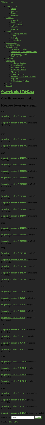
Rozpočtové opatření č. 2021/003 (14, 266)
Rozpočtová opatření (19, 49)
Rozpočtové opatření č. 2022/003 (14, 241)
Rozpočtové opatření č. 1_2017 (14, 393)
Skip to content (7, 2)
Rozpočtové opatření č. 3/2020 (13, 304)
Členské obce (11, 6)
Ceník (13, 36)
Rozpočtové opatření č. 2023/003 (14, 209)
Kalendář (14, 38)
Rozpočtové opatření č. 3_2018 (13, 374)
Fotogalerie (10, 61)
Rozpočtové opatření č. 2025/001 (14, 139)
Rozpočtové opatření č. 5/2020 (13, 317)
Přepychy (14, 11)
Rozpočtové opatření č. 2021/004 (14, 273)
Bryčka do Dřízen (18, 67)
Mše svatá (15, 72)
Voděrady (15, 15)
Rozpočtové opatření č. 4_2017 (13, 413)
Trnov (13, 13)
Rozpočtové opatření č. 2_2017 (14, 400)
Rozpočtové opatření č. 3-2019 (13, 343)
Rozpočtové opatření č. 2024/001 (14, 158)
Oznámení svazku (13, 45)
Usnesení (14, 29)
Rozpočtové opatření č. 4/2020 (13, 311)
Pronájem (10, 31)
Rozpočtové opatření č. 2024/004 (14, 177)
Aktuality (9, 83)
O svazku (10, 18)
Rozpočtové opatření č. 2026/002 (14, 123)
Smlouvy (9, 58)
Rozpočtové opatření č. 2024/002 (14, 164)
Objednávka (16, 40)
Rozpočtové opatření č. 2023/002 (14, 203)
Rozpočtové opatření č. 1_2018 (13, 361)
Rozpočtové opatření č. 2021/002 (14, 260)
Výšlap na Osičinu (18, 63)
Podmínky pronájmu (19, 33)
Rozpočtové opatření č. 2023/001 (14, 196)
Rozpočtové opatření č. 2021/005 (14, 279)
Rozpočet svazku (13, 47)
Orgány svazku (17, 24)
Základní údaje (17, 22)
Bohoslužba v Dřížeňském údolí (23, 76)
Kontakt (9, 85)
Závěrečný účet (17, 56)
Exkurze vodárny (18, 74)
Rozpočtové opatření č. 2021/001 (14, 253)
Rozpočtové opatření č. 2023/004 (14, 216)
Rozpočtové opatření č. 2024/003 (14, 171)
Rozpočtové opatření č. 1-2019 (13, 330)
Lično (13, 9)
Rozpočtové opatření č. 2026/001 (14, 116)
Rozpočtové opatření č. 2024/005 (14, 184)
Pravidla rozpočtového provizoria (24, 52)
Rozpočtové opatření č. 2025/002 (14, 146)
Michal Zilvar (13, 422)
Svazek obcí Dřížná (17, 91)
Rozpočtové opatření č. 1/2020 (13, 291)
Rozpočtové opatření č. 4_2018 (13, 381)
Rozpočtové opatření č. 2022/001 (14, 228)
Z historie (14, 20)
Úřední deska (11, 42)
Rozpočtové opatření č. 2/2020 (13, 298)
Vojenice (14, 79)
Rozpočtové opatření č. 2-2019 (13, 336)
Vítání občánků (17, 65)
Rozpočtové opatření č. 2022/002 (14, 234)
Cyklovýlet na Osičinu (20, 81)
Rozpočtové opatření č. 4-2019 (13, 349)
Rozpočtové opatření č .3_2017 (13, 406)
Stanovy (14, 27)
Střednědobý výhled (19, 54)
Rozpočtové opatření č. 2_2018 (13, 368)
